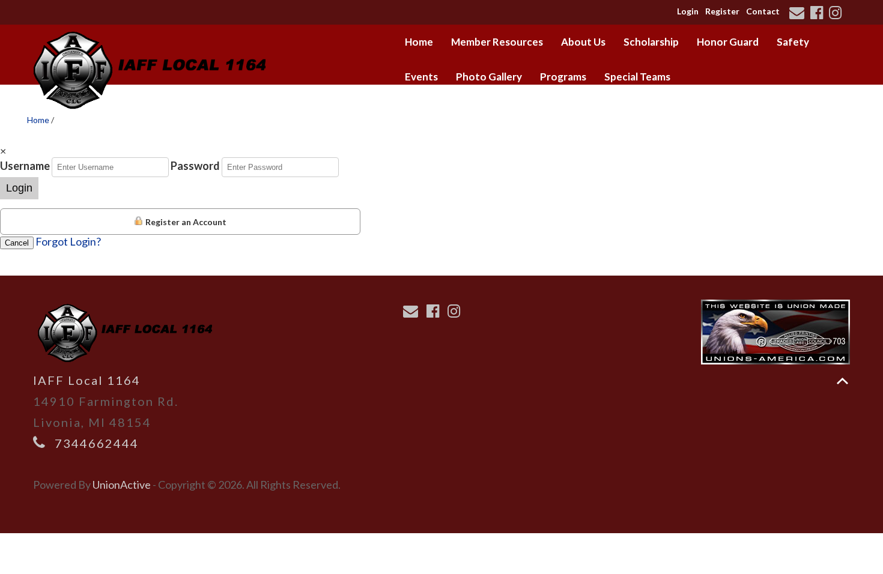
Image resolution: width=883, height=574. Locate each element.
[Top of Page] (842, 380)
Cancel (17, 242)
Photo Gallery (489, 76)
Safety (793, 41)
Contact (763, 11)
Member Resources (497, 41)
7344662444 (97, 443)
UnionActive (122, 484)
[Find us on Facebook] (818, 13)
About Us (583, 41)
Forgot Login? (68, 241)
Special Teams (637, 76)
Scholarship (651, 41)
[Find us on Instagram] (837, 13)
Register (722, 11)
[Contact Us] (798, 13)
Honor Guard (728, 41)
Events (421, 76)
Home (419, 41)
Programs (563, 76)
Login (688, 11)
